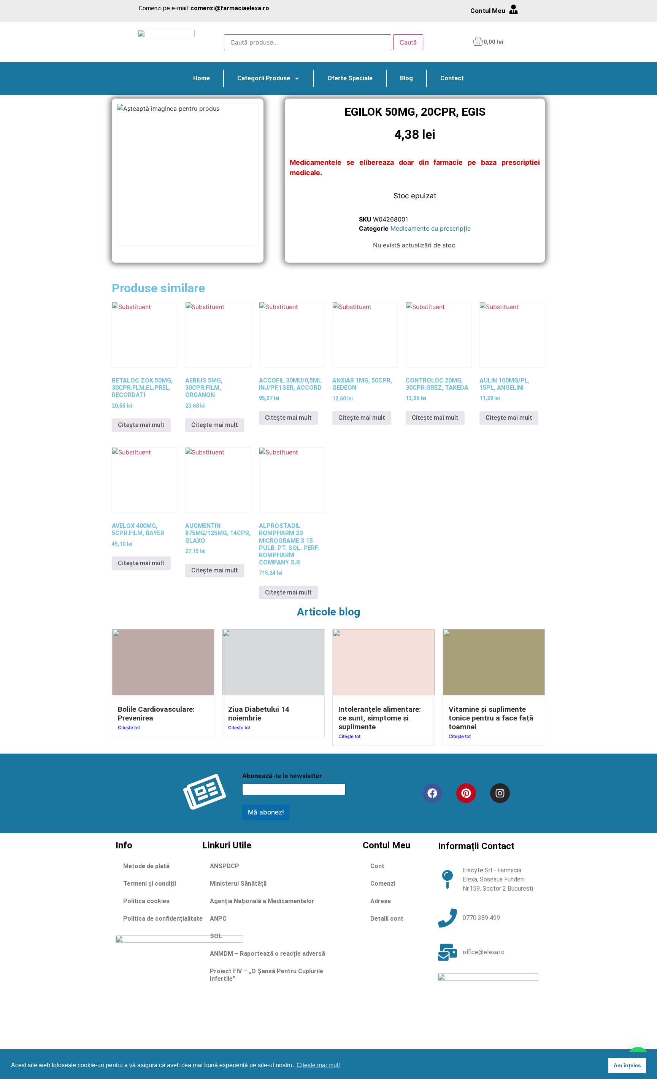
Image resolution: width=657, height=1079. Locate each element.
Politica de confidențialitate (163, 918)
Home (201, 78)
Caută (408, 42)
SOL (216, 936)
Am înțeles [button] (627, 1065)
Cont (377, 866)
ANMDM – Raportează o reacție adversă (267, 953)
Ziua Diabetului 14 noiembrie (258, 713)
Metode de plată (146, 866)
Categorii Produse (263, 78)
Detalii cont (386, 918)
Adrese (380, 901)
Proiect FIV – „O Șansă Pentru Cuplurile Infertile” (266, 974)
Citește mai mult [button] (318, 1065)
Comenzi (382, 883)
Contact (452, 78)
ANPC (218, 918)
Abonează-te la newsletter (284, 775)
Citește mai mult (141, 425)
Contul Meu (487, 10)
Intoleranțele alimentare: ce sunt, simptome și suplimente (379, 718)
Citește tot (129, 727)
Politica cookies (146, 901)
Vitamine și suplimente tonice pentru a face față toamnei (491, 718)
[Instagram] (500, 793)
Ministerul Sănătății (238, 883)
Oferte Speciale (350, 78)
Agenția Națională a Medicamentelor (262, 901)
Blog (406, 78)
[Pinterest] (466, 793)
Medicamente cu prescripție (430, 228)
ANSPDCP (224, 866)
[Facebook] (432, 793)
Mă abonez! (266, 812)
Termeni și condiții (149, 883)
